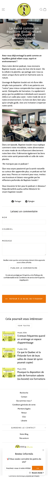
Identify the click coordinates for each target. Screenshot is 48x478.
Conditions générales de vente (24, 405)
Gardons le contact (23, 428)
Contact (24, 397)
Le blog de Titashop (27, 24)
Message (7, 241)
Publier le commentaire (24, 268)
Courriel (7, 229)
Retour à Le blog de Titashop (26, 299)
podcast (22, 66)
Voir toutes (24, 326)
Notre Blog (24, 434)
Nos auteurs (24, 438)
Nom (4, 217)
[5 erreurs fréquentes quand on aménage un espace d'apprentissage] (8, 336)
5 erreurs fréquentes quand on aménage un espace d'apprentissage (31, 339)
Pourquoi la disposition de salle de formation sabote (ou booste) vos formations (31, 375)
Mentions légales (24, 409)
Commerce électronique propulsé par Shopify (24, 476)
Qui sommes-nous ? (24, 401)
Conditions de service (27, 277)
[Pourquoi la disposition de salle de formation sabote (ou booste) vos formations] (8, 373)
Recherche (24, 393)
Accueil (15, 24)
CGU (24, 417)
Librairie (24, 421)
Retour (24, 413)
